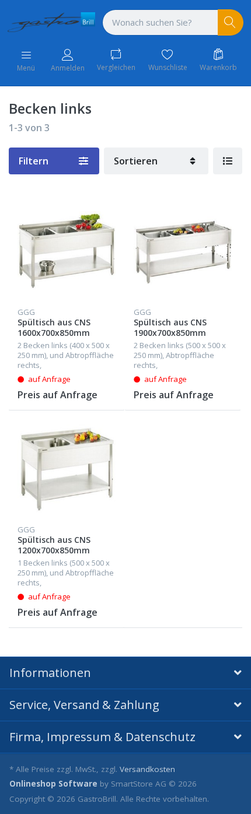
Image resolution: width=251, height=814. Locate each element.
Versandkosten (147, 769)
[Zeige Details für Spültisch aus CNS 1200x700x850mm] (67, 468)
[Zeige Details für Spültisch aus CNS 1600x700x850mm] (67, 251)
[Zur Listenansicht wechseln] (227, 161)
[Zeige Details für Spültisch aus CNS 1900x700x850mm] (183, 251)
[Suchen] (231, 22)
